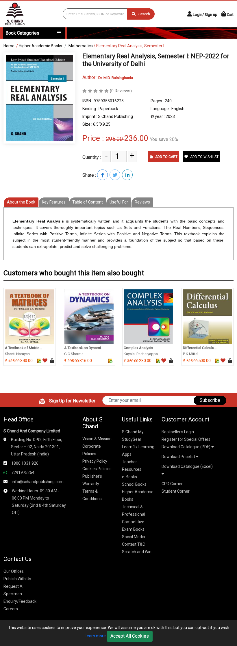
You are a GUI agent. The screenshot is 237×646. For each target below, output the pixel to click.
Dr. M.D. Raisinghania (115, 78)
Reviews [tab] (142, 202)
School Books (134, 484)
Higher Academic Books (40, 46)
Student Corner (176, 491)
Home (8, 46)
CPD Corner (172, 483)
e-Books (129, 476)
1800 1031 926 (24, 463)
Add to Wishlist (204, 157)
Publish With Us (17, 579)
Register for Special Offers (186, 439)
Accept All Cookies (129, 636)
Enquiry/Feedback (19, 601)
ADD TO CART (165, 157)
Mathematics (80, 46)
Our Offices (13, 571)
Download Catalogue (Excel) (187, 466)
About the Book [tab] (21, 202)
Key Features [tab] (54, 202)
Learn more (95, 636)
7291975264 (22, 472)
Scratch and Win (136, 551)
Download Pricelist (179, 456)
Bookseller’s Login (178, 432)
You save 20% (164, 139)
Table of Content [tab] (87, 202)
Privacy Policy (94, 461)
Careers (10, 609)
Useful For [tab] (119, 202)
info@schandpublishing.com (38, 481)
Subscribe (210, 400)
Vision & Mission (97, 438)
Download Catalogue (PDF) (186, 447)
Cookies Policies (97, 468)
